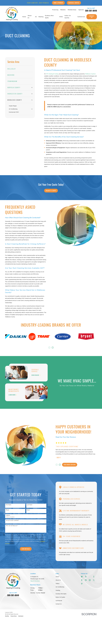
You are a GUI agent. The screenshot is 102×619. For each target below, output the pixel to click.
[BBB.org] (94, 576)
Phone (7, 510)
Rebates (63, 10)
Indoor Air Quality (60, 597)
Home (57, 576)
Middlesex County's (90, 74)
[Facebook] (82, 580)
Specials (81, 10)
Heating (58, 590)
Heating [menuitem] (40, 17)
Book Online (35, 375)
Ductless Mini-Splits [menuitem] (49, 17)
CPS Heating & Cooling (52, 74)
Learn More (12, 395)
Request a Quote (51, 191)
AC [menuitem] (36, 17)
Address (8, 515)
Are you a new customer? (12, 520)
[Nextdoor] (86, 580)
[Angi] (90, 576)
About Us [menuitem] (29, 17)
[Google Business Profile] (82, 576)
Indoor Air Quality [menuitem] (68, 17)
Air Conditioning (60, 587)
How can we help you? (11, 525)
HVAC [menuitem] (61, 17)
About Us (58, 580)
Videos (57, 583)
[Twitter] (94, 580)
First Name (8, 505)
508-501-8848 (91, 10)
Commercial (59, 600)
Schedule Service (73, 3)
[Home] (11, 13)
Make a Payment (58, 3)
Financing (55, 10)
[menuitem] (20, 69)
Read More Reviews (70, 465)
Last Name (29, 505)
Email (28, 510)
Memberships (72, 10)
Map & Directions (35, 581)
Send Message (26, 549)
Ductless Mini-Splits (61, 594)
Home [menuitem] (24, 17)
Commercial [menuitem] (81, 17)
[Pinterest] (82, 584)
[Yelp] (86, 576)
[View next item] (53, 348)
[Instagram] (90, 580)
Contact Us (91, 16)
